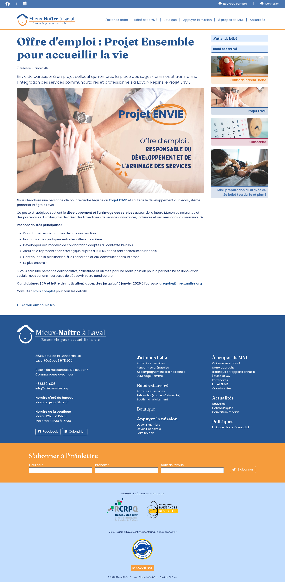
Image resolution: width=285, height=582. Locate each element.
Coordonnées (221, 388)
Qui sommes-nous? (226, 363)
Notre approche (223, 367)
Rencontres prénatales (153, 367)
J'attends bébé (225, 38)
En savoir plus (142, 568)
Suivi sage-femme (150, 376)
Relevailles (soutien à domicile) (158, 395)
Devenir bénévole (149, 429)
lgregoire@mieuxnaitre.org (180, 283)
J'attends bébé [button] (116, 20)
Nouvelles (218, 404)
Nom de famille (172, 465)
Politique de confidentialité (231, 427)
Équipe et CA (221, 376)
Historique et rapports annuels (233, 372)
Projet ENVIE (220, 384)
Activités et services (151, 363)
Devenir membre (148, 425)
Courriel (36, 465)
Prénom (102, 465)
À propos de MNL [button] (231, 20)
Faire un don (145, 433)
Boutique (170, 20)
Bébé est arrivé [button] (145, 20)
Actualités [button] (257, 20)
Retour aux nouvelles (38, 305)
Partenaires (220, 380)
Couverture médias (225, 412)
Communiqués (222, 408)
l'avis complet (44, 291)
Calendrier (77, 431)
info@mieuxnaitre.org (51, 388)
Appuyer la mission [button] (197, 20)
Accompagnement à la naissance (161, 372)
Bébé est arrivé (225, 49)
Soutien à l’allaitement (152, 399)
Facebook (50, 431)
